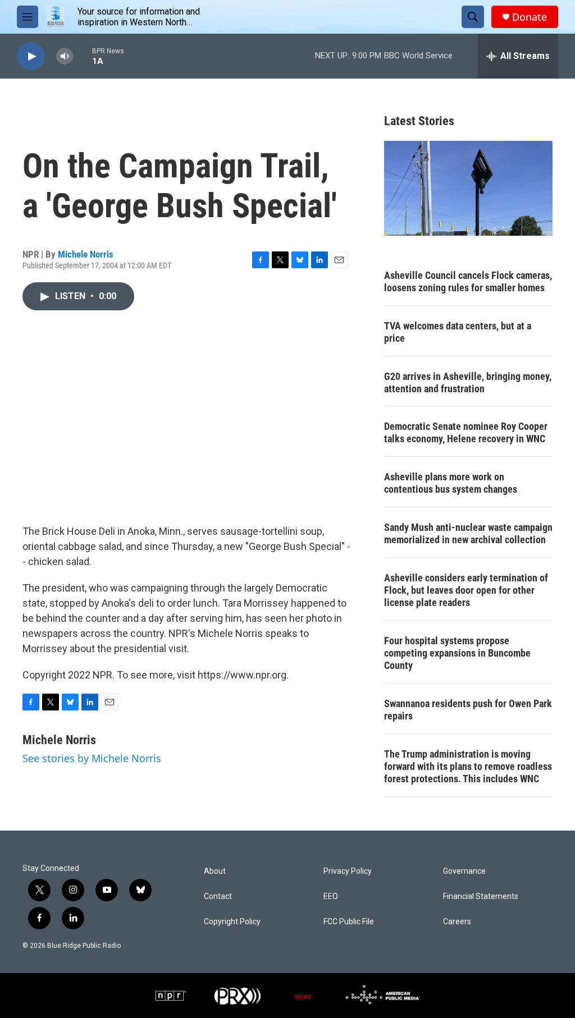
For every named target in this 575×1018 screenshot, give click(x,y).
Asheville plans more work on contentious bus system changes (450, 483)
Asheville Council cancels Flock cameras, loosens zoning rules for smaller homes (468, 281)
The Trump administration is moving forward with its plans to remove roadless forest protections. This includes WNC (468, 766)
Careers (457, 922)
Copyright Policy (232, 922)
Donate (529, 17)
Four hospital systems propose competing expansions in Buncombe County (457, 653)
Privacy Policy (347, 871)
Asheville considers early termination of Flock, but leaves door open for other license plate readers (466, 590)
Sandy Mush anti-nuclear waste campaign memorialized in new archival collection (468, 533)
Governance (464, 871)
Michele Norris (85, 254)
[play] (31, 56)
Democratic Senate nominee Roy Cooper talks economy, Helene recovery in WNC (465, 432)
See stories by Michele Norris (91, 758)
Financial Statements (480, 896)
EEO (330, 896)
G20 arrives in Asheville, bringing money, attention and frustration (467, 382)
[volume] (64, 56)
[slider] (82, 56)
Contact (218, 896)
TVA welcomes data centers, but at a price (457, 332)
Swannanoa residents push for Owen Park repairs (468, 710)
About (215, 871)
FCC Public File (348, 922)
